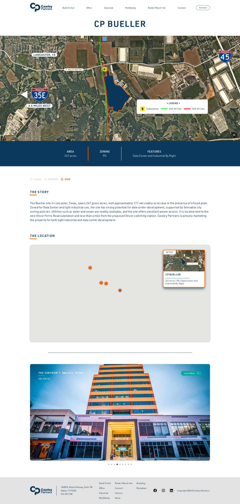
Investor (203, 7)
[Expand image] (234, 135)
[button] (101, 282)
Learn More (189, 373)
